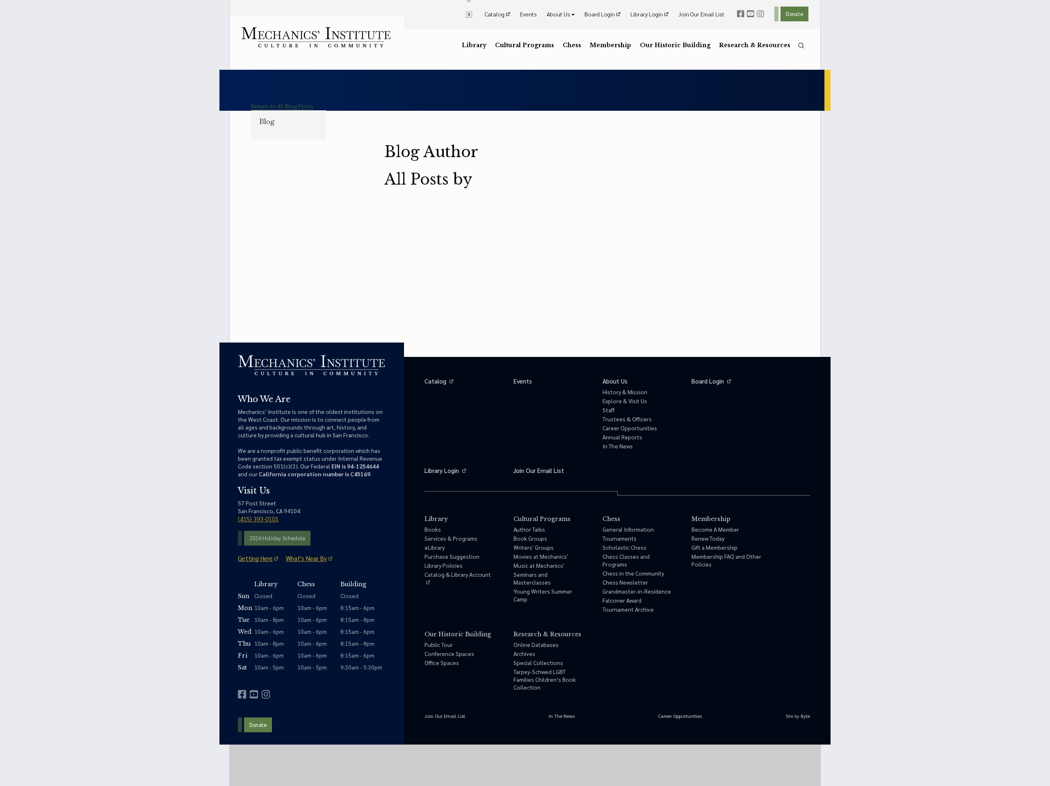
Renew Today (708, 538)
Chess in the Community (633, 573)
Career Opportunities (630, 428)
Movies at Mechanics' (541, 556)
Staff (608, 410)
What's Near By (306, 558)
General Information (628, 529)
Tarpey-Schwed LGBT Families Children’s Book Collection (545, 679)
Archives (524, 653)
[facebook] (740, 14)
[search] (801, 45)
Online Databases (536, 644)
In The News (618, 446)
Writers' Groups (534, 547)
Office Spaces (442, 662)
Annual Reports (622, 437)
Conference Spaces (449, 653)
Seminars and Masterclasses (532, 578)
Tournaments (620, 538)
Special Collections (538, 662)
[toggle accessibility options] (469, 14)
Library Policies (444, 565)
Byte (805, 716)
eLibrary (435, 547)
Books (433, 529)
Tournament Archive (628, 609)
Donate (794, 13)
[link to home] (316, 37)
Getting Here (255, 558)
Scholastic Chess (624, 547)
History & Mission (625, 391)
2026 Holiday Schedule (277, 538)
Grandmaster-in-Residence (637, 591)
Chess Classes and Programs (626, 560)
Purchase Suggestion (452, 556)
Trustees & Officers (627, 419)
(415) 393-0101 (258, 519)
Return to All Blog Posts (282, 106)
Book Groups (530, 538)
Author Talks (529, 529)
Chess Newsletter (625, 582)
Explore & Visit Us (625, 400)
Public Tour (439, 644)
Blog (267, 121)
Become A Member (715, 529)
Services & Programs (451, 538)
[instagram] (760, 14)
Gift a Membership (714, 547)
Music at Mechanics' (539, 565)
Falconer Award (622, 600)
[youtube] (750, 14)
